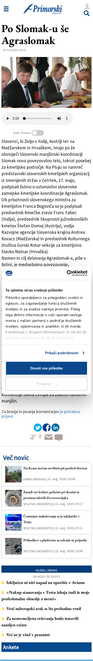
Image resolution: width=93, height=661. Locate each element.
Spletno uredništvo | (39, 504)
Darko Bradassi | (35, 479)
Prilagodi (43, 384)
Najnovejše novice (47, 577)
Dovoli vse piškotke (46, 368)
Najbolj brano (46, 570)
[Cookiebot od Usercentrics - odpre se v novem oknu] (67, 273)
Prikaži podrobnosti (61, 353)
